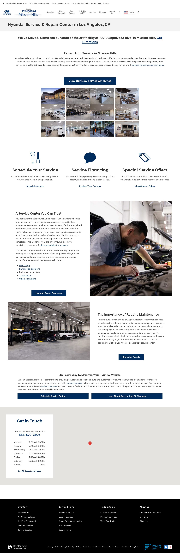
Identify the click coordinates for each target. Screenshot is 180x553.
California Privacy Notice (63, 547)
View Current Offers (145, 186)
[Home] (7, 12)
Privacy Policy (134, 547)
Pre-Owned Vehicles (26, 517)
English (131, 12)
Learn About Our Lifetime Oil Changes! (127, 396)
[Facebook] (166, 547)
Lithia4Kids (125, 547)
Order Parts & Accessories (70, 521)
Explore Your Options (90, 186)
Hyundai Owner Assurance (49, 293)
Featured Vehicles (25, 526)
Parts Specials (65, 526)
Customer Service (108, 547)
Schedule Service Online (53, 396)
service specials (74, 383)
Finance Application (109, 512)
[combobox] (129, 12)
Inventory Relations (94, 547)
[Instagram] (170, 547)
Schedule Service (35, 186)
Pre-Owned (72, 12)
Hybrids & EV (82, 12)
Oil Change (24, 265)
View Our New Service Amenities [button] (90, 81)
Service (93, 12)
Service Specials (66, 517)
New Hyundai (61, 12)
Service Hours (65, 530)
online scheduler (49, 386)
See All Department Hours (29, 471)
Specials (50, 12)
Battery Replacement (29, 269)
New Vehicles (23, 512)
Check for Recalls (131, 357)
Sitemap (50, 547)
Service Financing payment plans (148, 65)
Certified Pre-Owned (27, 521)
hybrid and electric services (54, 245)
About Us (112, 12)
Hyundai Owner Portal (79, 547)
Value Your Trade (107, 521)
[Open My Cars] (137, 12)
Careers (117, 547)
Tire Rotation (25, 275)
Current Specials (25, 530)
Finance (102, 12)
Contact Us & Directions (150, 512)
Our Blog (144, 517)
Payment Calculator (109, 517)
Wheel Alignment (27, 278)
